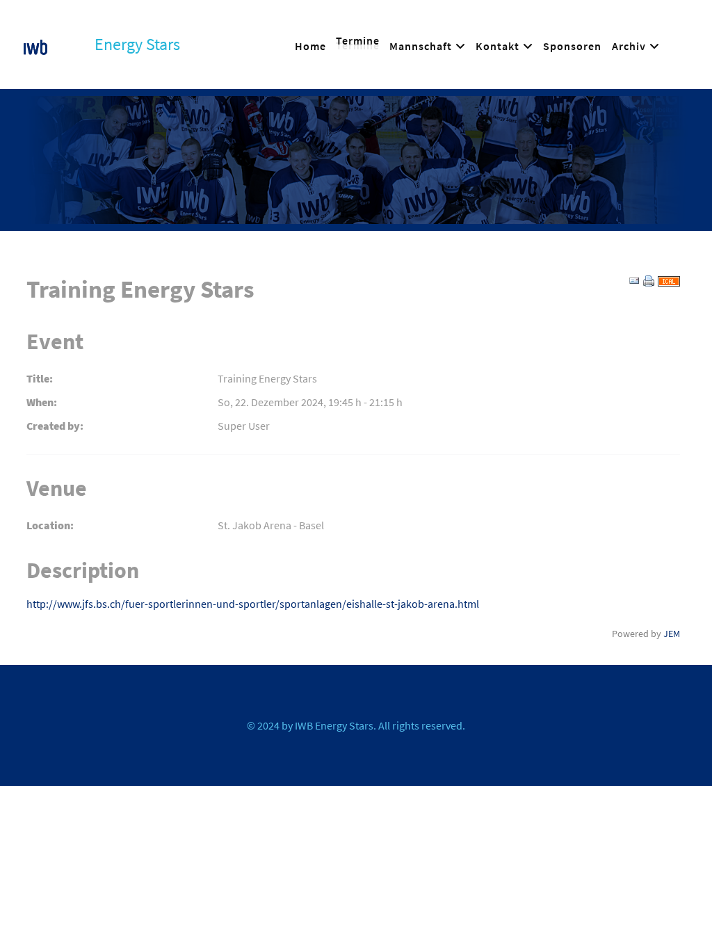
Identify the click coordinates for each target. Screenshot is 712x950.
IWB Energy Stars (334, 725)
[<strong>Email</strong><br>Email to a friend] (634, 280)
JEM (671, 633)
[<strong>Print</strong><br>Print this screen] (648, 280)
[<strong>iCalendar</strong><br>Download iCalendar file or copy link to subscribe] (669, 280)
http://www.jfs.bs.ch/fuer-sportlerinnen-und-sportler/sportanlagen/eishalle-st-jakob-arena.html (252, 604)
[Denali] (35, 44)
